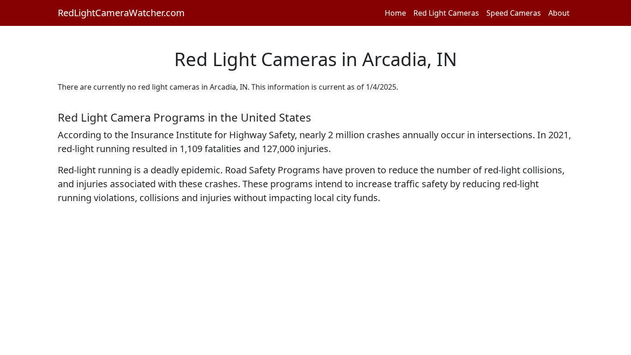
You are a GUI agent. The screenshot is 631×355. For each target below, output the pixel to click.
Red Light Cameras (446, 13)
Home (395, 13)
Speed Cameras (513, 13)
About (559, 13)
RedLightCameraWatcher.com (121, 12)
